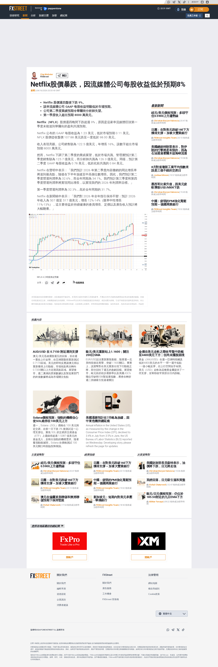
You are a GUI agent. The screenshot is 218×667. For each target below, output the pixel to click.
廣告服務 (106, 588)
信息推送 (79, 282)
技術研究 (14, 15)
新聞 (25, 15)
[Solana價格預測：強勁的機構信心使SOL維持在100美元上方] (56, 402)
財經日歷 (44, 15)
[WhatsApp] (168, 2)
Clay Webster (46, 74)
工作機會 (106, 593)
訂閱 (200, 9)
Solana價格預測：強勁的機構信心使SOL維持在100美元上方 (55, 419)
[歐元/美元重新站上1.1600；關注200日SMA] (109, 336)
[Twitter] (179, 2)
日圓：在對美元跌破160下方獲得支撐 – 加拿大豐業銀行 (170, 131)
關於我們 (62, 574)
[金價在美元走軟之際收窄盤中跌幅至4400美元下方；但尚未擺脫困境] (162, 336)
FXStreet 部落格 (110, 599)
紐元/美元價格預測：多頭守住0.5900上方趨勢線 (169, 114)
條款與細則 (153, 588)
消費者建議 (62, 605)
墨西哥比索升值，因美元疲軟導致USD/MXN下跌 (169, 185)
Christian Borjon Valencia (166, 120)
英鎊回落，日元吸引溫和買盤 (166, 480)
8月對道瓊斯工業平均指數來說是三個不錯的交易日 (170, 168)
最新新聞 (157, 105)
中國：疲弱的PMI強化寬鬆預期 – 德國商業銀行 (168, 202)
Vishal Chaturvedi (51, 505)
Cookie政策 (154, 594)
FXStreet (14, 6)
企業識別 (61, 599)
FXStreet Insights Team (165, 138)
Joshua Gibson (161, 175)
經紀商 (63, 15)
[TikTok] (184, 2)
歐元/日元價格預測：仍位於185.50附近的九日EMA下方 (165, 495)
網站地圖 (152, 583)
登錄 (183, 9)
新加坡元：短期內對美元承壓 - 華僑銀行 (113, 498)
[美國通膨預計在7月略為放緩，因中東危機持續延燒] (109, 402)
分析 (33, 15)
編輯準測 (61, 588)
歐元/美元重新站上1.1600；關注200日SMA (107, 353)
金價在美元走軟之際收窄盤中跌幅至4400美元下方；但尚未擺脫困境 (161, 353)
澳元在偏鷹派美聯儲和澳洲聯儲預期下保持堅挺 (60, 498)
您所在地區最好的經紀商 (46, 526)
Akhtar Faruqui (156, 501)
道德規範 (61, 594)
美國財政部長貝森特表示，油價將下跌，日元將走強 (166, 464)
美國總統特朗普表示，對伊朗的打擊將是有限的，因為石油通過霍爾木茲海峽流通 (169, 150)
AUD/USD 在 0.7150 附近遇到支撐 (55, 351)
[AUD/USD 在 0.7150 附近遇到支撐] (56, 336)
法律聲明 (153, 574)
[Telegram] (174, 2)
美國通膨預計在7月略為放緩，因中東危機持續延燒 (107, 419)
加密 (54, 15)
